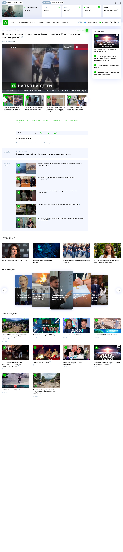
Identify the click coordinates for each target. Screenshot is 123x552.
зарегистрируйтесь (53, 133)
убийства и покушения (24, 123)
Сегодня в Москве (92, 22)
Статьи (41, 22)
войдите (41, 133)
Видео (48, 22)
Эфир (13, 22)
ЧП (14, 41)
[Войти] (115, 22)
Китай (66, 120)
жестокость (47, 120)
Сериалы (65, 22)
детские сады (36, 120)
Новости (33, 22)
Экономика (105, 22)
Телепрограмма (22, 22)
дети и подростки (22, 120)
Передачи (56, 22)
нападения (74, 120)
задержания (57, 120)
